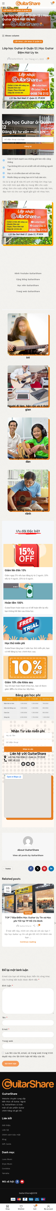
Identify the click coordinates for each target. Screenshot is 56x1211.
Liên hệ (5, 1130)
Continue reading (28, 942)
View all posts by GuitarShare (28, 855)
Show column (12, 35)
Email (5, 1029)
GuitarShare (11, 24)
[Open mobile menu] (3, 3)
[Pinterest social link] (44, 868)
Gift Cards (6, 1144)
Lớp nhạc (7, 10)
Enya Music (7, 1164)
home (8, 869)
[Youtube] (28, 764)
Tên (4, 1017)
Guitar (28, 913)
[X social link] (37, 868)
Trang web (7, 1041)
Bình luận (7, 985)
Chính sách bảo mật (11, 1135)
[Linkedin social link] (51, 868)
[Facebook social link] (31, 868)
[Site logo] (28, 3)
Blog (4, 1139)
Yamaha (5, 1173)
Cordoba (6, 1168)
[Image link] (28, 1083)
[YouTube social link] (22, 1182)
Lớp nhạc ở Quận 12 (21, 10)
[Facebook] (23, 764)
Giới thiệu (6, 1125)
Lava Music (7, 1159)
